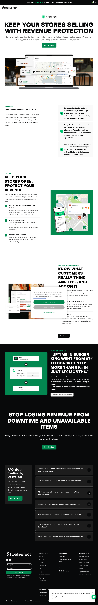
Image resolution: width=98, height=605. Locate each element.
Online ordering (84, 566)
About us (42, 556)
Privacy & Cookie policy (39, 298)
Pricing (41, 559)
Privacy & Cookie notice (33, 601)
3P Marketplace (84, 563)
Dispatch (62, 568)
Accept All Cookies (49, 302)
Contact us (42, 566)
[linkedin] (7, 560)
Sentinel (62, 556)
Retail (81, 569)
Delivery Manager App (65, 561)
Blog (40, 572)
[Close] (92, 592)
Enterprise (42, 596)
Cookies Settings (49, 312)
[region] (49, 302)
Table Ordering (64, 571)
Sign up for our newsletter (44, 579)
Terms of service (11, 601)
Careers (41, 563)
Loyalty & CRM (84, 572)
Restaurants (43, 593)
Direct (61, 565)
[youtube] (10, 560)
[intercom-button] (93, 597)
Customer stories (44, 575)
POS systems (83, 559)
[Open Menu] (95, 7)
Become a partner (85, 575)
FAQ (40, 569)
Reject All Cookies (49, 307)
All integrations (84, 556)
